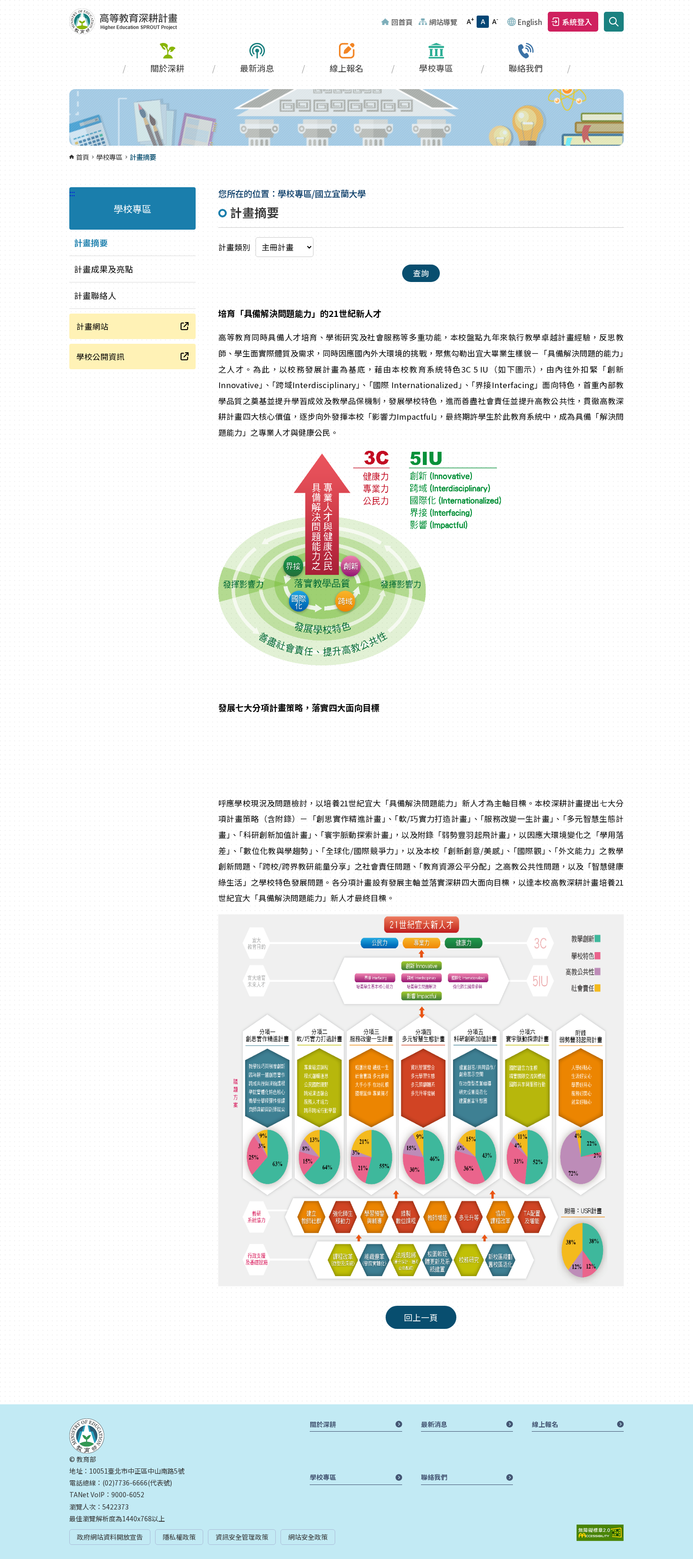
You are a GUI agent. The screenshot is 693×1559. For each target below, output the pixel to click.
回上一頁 (421, 1317)
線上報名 (346, 68)
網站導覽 (443, 22)
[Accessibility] (600, 1533)
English (530, 22)
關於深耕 (167, 68)
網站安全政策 (308, 1537)
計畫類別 (234, 247)
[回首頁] (123, 21)
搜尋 (614, 22)
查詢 (421, 273)
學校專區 (436, 68)
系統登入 (577, 21)
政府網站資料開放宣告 (110, 1537)
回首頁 (401, 22)
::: (3, 5)
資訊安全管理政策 (241, 1537)
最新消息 (257, 68)
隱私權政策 (179, 1537)
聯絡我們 (526, 68)
